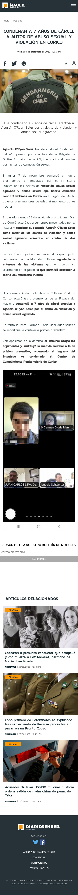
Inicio (6, 20)
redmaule (10, 666)
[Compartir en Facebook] (5, 65)
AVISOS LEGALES (39, 868)
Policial (17, 20)
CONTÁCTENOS (39, 863)
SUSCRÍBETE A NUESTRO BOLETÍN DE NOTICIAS (39, 545)
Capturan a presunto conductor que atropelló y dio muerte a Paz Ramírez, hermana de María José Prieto (40, 656)
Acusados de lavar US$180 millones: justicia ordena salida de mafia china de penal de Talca (39, 791)
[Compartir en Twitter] (14, 65)
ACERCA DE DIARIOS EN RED (39, 852)
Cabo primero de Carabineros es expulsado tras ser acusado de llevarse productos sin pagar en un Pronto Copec (38, 724)
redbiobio (10, 734)
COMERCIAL (39, 857)
